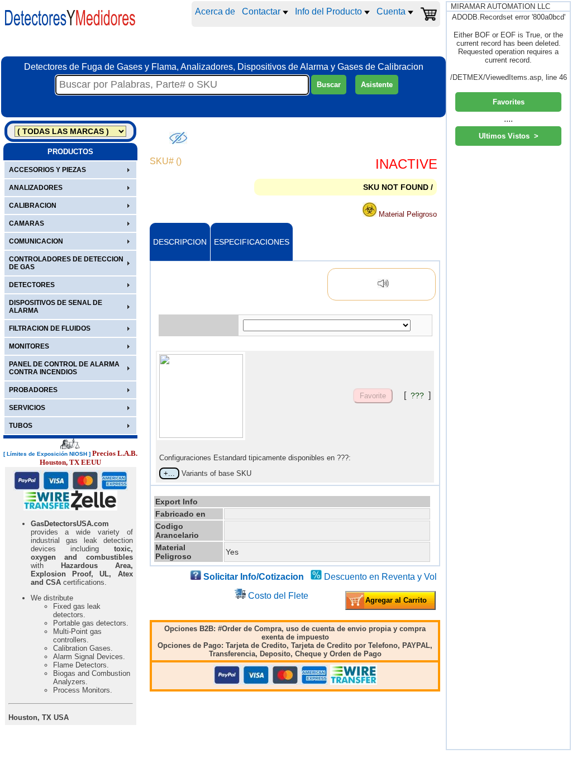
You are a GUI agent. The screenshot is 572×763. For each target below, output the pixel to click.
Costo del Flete (278, 595)
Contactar (262, 11)
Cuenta (392, 11)
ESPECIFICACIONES (251, 241)
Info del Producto (329, 11)
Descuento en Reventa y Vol (380, 576)
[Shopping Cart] (428, 14)
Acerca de (215, 11)
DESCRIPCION (180, 241)
